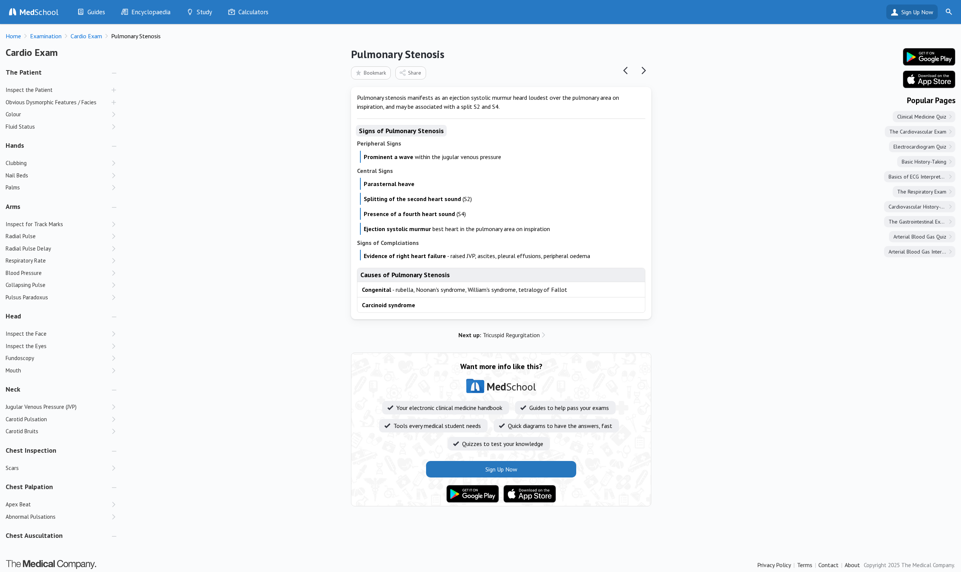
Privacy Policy (774, 565)
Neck (13, 389)
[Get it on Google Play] (472, 494)
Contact (828, 565)
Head (13, 316)
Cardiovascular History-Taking (922, 206)
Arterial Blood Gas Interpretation (922, 251)
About (852, 565)
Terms (804, 565)
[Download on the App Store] (529, 494)
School (39, 12)
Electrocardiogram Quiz (919, 146)
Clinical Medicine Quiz (921, 116)
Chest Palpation (29, 486)
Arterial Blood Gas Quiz (919, 236)
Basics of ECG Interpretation (920, 176)
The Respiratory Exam (921, 191)
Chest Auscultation (34, 535)
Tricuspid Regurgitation (499, 335)
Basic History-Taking (924, 161)
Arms (13, 206)
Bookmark (375, 72)
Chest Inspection (31, 450)
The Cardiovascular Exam (917, 131)
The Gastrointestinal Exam (918, 221)
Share (414, 72)
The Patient (24, 72)
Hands (15, 145)
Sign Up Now (917, 12)
